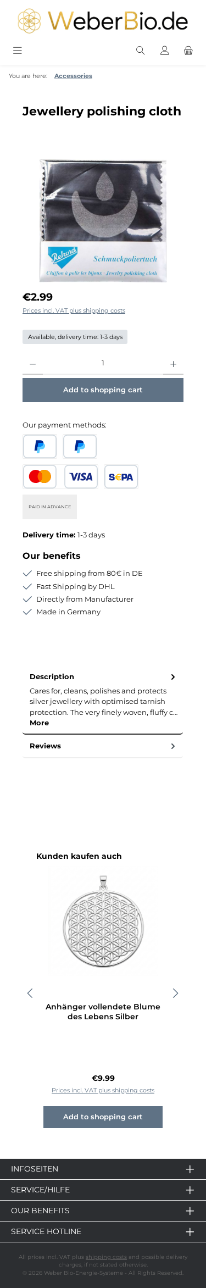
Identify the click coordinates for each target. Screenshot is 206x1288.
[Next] (175, 993)
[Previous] (31, 993)
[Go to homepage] (103, 20)
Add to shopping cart (103, 390)
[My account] (165, 51)
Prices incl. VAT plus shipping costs (74, 310)
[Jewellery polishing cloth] (103, 220)
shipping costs (106, 1257)
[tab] (103, 700)
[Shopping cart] (188, 51)
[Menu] (17, 51)
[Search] (141, 51)
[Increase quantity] (173, 364)
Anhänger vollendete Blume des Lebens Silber (103, 1011)
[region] (103, 220)
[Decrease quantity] (33, 364)
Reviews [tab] (45, 746)
